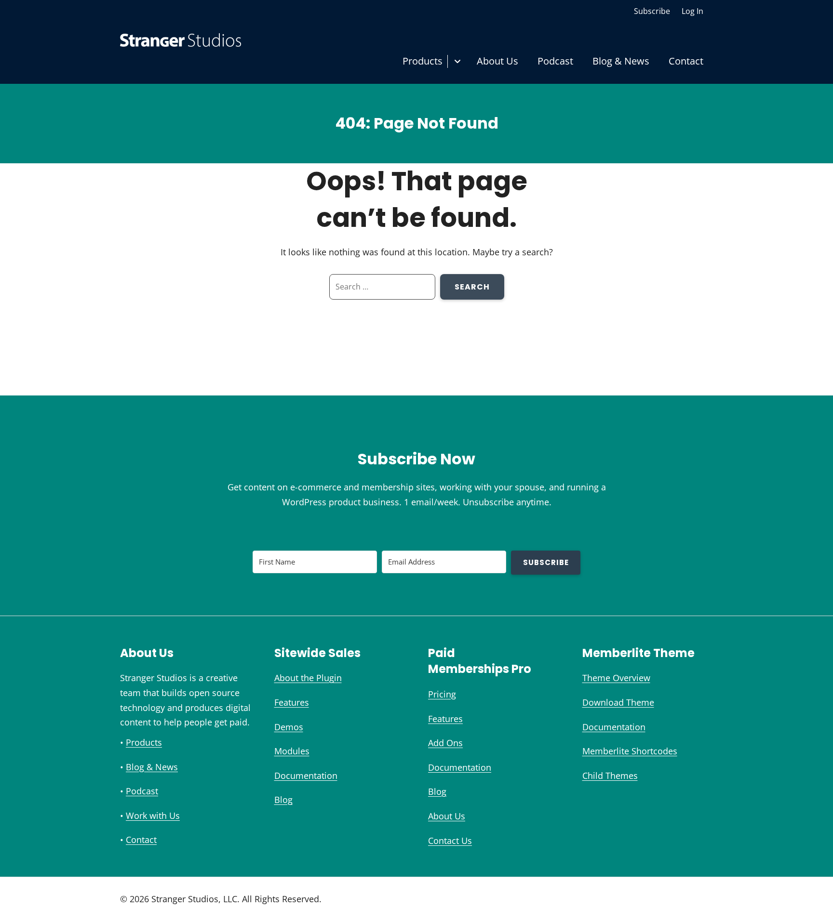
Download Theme (618, 702)
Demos (288, 727)
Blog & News (620, 60)
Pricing (442, 694)
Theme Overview (616, 678)
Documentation (305, 775)
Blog (283, 799)
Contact (686, 60)
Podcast (555, 60)
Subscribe (652, 11)
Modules (291, 751)
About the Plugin (308, 678)
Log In (692, 11)
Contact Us (450, 840)
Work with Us (153, 815)
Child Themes (610, 775)
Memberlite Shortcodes (629, 751)
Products (423, 60)
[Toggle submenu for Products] (457, 61)
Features (291, 702)
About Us (497, 60)
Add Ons (445, 743)
